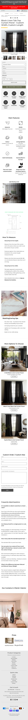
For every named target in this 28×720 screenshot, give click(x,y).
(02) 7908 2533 (11, 689)
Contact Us (17, 689)
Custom (20, 132)
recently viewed (26, 362)
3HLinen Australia (16, 714)
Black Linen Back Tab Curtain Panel (14, 406)
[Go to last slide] (2, 58)
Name (2, 456)
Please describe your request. (7, 471)
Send (7, 490)
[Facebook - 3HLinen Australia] (11, 18)
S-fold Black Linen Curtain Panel (14, 373)
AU (19, 10)
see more (14, 376)
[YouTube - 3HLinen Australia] (17, 18)
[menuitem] (18, 11)
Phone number (4, 466)
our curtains (6, 529)
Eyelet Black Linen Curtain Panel (14, 440)
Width (3, 66)
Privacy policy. (20, 487)
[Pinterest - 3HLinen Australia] (15, 18)
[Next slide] (26, 58)
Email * (2, 461)
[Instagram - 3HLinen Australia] (13, 18)
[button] (4, 27)
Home (2, 15)
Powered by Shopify (14, 715)
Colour (3, 62)
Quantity (4, 77)
